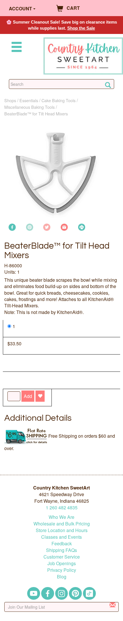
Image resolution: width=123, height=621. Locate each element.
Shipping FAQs (61, 550)
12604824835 (62, 507)
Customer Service (61, 556)
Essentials (28, 100)
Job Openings (61, 563)
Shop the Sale (81, 28)
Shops (10, 100)
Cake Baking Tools (58, 100)
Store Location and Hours (62, 530)
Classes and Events (61, 537)
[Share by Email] (64, 226)
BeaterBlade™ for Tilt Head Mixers (36, 114)
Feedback (61, 543)
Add (28, 396)
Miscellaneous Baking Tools (29, 107)
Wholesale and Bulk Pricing (61, 523)
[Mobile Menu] (15, 47)
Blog (61, 576)
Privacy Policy (61, 570)
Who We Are (61, 517)
